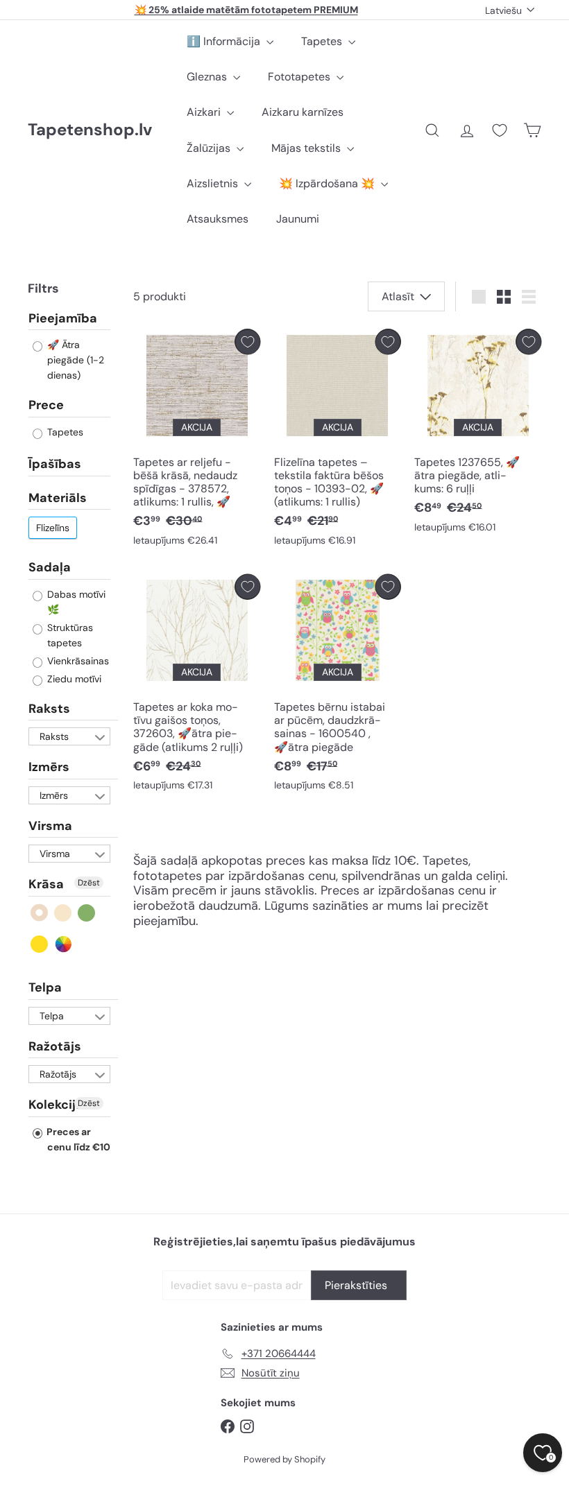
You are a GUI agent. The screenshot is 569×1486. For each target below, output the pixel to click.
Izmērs (48, 767)
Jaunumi (297, 218)
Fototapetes (300, 76)
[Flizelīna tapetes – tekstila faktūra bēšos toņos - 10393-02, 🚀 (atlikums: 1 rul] (337, 441)
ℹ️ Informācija (225, 41)
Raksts (49, 708)
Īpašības (54, 464)
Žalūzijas (210, 148)
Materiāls (57, 498)
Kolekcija (55, 1104)
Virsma (50, 826)
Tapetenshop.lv (90, 130)
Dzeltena (40, 944)
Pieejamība (62, 319)
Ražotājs (54, 1046)
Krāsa (46, 884)
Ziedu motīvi (72, 679)
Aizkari (205, 112)
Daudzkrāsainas (63, 944)
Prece (46, 405)
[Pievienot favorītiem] (247, 341)
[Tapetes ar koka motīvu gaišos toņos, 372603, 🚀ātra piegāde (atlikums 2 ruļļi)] (196, 686)
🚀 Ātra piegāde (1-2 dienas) (74, 359)
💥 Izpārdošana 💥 (328, 183)
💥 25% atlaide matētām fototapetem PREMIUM (246, 9)
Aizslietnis (214, 183)
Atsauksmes (217, 218)
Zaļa (87, 913)
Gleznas (208, 76)
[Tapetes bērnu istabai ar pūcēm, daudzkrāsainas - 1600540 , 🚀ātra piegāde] (337, 686)
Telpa (45, 987)
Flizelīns (52, 527)
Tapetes (323, 41)
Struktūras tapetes (68, 635)
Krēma (63, 913)
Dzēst (89, 882)
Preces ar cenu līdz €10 (77, 1139)
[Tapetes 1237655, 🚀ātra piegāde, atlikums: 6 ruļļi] (477, 434)
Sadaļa (49, 567)
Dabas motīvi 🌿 (74, 602)
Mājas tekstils (307, 148)
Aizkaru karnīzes (302, 112)
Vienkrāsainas (76, 661)
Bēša (40, 913)
